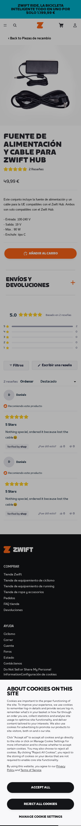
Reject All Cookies (40, 804)
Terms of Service (30, 770)
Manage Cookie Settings (40, 816)
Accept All (40, 787)
